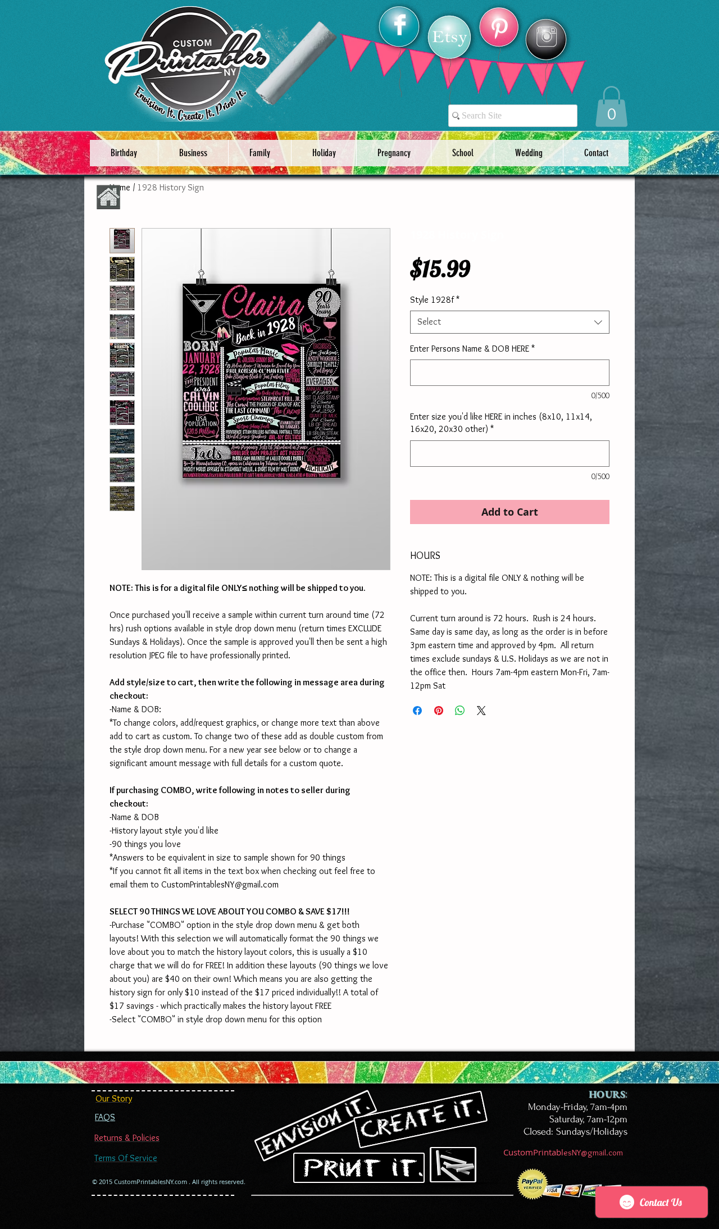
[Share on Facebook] (417, 710)
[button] (611, 106)
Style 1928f (434, 299)
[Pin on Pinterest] (438, 710)
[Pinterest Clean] (499, 28)
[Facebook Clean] (400, 24)
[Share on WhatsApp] (460, 710)
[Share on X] (481, 710)
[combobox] (509, 322)
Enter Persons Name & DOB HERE (472, 348)
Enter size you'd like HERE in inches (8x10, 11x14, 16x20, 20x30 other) (501, 422)
